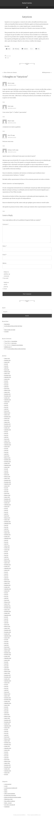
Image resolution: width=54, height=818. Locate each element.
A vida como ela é (7, 784)
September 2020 (7, 444)
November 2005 (7, 722)
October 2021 (7, 427)
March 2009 (6, 647)
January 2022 (7, 422)
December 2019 (7, 459)
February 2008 (7, 671)
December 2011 (7, 605)
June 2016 (6, 525)
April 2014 (6, 557)
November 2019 (7, 461)
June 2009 (6, 641)
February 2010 (7, 626)
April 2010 (6, 622)
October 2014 (7, 547)
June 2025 (6, 366)
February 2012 (7, 602)
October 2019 (7, 463)
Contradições (14, 341)
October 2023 (7, 397)
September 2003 (7, 770)
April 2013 (6, 577)
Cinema (5, 791)
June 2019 (6, 470)
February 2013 (7, 581)
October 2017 (7, 502)
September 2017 (7, 504)
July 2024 (6, 381)
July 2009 (6, 639)
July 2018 (6, 487)
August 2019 (6, 467)
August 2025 (6, 362)
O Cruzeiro (6, 331)
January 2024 (7, 392)
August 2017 (6, 506)
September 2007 (7, 680)
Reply (4, 102)
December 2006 (7, 697)
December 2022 (7, 416)
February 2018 (7, 495)
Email (5, 254)
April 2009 (6, 645)
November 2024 (7, 375)
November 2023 (7, 395)
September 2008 (7, 658)
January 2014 (7, 562)
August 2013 (6, 570)
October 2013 (7, 566)
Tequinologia (6, 806)
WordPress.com (37, 814)
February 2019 (7, 476)
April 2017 (6, 514)
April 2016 (6, 529)
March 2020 (6, 455)
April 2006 (6, 712)
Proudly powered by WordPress (19, 814)
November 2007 (7, 677)
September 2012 (7, 588)
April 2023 (6, 409)
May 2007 (6, 688)
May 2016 (6, 527)
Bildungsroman (46, 72)
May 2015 (6, 542)
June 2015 (6, 540)
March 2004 (6, 759)
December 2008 (7, 652)
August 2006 (7, 705)
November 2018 (7, 482)
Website (4, 263)
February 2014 (7, 560)
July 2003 (6, 774)
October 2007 (7, 678)
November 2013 (7, 564)
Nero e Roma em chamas (10, 72)
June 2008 (6, 663)
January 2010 (7, 628)
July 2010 (6, 617)
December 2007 (7, 675)
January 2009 (7, 650)
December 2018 (7, 480)
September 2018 (7, 484)
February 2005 (7, 738)
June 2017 (6, 510)
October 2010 (7, 613)
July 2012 (6, 592)
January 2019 (7, 478)
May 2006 (6, 710)
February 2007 (7, 693)
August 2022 (6, 418)
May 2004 (6, 755)
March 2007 (6, 692)
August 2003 (6, 772)
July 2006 (6, 707)
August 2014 (6, 549)
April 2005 (6, 735)
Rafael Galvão (27, 3)
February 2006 (7, 716)
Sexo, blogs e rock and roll (9, 804)
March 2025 (6, 369)
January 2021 (7, 440)
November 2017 (7, 500)
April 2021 (6, 437)
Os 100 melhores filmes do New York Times (13, 326)
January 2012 (7, 603)
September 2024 (7, 377)
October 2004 (7, 746)
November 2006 (7, 699)
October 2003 (7, 768)
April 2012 (6, 598)
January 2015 (7, 545)
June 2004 (6, 753)
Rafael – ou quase (8, 802)
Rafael (7, 57)
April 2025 (6, 367)
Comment (6, 224)
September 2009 (7, 635)
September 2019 (7, 465)
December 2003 (7, 765)
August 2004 (7, 750)
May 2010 (6, 620)
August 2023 (6, 401)
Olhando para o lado (8, 799)
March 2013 (6, 579)
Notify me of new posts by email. (6, 285)
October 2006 (7, 701)
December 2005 (7, 720)
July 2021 (6, 431)
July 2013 (6, 572)
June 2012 (6, 594)
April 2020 (6, 454)
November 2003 (7, 767)
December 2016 (7, 521)
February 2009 (7, 648)
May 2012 (6, 596)
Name (5, 246)
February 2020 (7, 457)
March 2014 (6, 559)
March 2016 (6, 530)
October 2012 (7, 587)
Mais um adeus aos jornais (9, 329)
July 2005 (6, 729)
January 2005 (7, 740)
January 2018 (7, 497)
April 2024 (6, 386)
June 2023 (6, 405)
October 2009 (7, 633)
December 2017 (7, 499)
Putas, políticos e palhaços (9, 801)
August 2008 (7, 660)
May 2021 (6, 435)
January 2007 (7, 695)
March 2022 (6, 420)
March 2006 (6, 714)
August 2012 (6, 590)
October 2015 (7, 536)
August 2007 (7, 682)
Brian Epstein (7, 324)
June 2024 (6, 382)
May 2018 (6, 491)
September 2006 (7, 703)
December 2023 (7, 394)
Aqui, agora (14, 343)
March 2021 (6, 439)
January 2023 (7, 414)
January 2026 (7, 358)
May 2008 (6, 665)
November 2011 (7, 607)
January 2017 (7, 519)
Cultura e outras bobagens (9, 793)
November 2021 (7, 425)
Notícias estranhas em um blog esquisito (12, 797)
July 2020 (6, 448)
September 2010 (7, 615)
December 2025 (7, 360)
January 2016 (7, 532)
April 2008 (6, 667)
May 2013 (6, 575)
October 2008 (7, 656)
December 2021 (7, 424)
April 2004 (6, 757)
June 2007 (6, 686)
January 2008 (7, 673)
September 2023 (7, 399)
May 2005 (6, 733)
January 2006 (7, 718)
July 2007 (6, 684)
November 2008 (7, 654)
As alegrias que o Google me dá (10, 787)
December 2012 (7, 585)
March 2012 (6, 600)
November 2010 (7, 611)
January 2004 (7, 763)
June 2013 (6, 574)
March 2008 (6, 669)
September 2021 (7, 429)
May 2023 (6, 407)
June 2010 (6, 619)
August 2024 (7, 379)
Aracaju (5, 786)
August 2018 (6, 485)
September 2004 (7, 748)
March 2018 (6, 493)
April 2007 (6, 690)
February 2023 (7, 412)
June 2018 (6, 489)
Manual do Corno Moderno (17, 345)
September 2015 (7, 538)
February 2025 (7, 371)
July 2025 (6, 364)
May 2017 (6, 512)
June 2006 (6, 708)
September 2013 (7, 568)
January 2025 (7, 373)
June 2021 (6, 433)
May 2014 (6, 555)
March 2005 (6, 737)
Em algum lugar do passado (10, 795)
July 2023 (6, 403)
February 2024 (7, 390)
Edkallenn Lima (7, 346)
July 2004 (6, 752)
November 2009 (7, 632)
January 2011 (7, 609)
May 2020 (6, 452)
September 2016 (7, 523)
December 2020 (7, 442)
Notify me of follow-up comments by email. (7, 275)
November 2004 (7, 744)
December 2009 (7, 630)
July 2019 (6, 469)
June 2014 (6, 553)
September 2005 (7, 725)
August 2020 (7, 446)
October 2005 (7, 723)
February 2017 (7, 517)
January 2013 (7, 583)
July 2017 (6, 508)
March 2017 (6, 515)
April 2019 (6, 472)
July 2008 (6, 662)
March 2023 (6, 411)
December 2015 (7, 534)
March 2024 (6, 388)
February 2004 (7, 761)
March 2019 (6, 474)
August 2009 (7, 637)
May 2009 (6, 643)
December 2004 (7, 742)
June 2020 (6, 450)
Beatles (5, 789)
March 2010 (6, 624)
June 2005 (6, 731)
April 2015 (6, 544)
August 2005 (7, 727)
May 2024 (6, 384)
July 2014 (6, 551)
